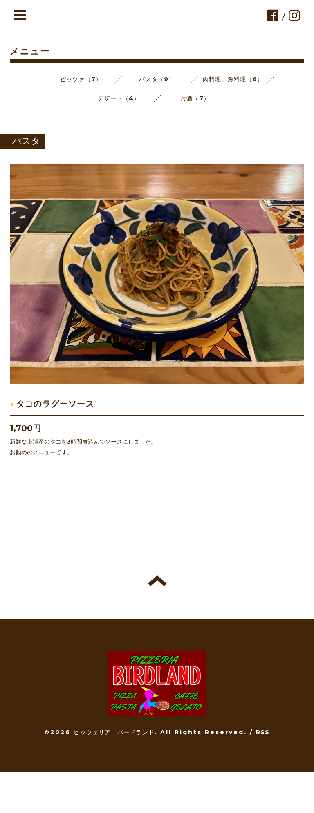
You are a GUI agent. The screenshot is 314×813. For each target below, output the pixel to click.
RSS (263, 732)
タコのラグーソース (55, 404)
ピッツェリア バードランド (114, 732)
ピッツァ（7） (81, 79)
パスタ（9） (157, 79)
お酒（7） (195, 98)
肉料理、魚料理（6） (233, 79)
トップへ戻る (157, 580)
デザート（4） (119, 98)
